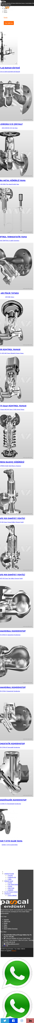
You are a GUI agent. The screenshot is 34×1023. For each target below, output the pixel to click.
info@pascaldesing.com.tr (12, 944)
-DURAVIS (10, 890)
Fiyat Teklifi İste (9, 23)
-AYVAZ (9, 883)
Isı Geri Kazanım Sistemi (11, 892)
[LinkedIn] (5, 1)
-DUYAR (9, 886)
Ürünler (6, 17)
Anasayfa (6, 14)
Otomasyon (7, 894)
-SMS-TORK (10, 888)
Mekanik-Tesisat (8, 881)
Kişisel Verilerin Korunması (11, 929)
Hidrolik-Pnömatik (9, 874)
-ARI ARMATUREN (12, 884)
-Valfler (9, 879)
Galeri (5, 19)
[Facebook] (1, 1)
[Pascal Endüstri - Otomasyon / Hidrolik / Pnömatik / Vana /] (8, 10)
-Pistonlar (10, 875)
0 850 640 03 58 (10, 942)
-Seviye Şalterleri (12, 895)
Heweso (14, 951)
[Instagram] (3, 1)
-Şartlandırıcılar (11, 877)
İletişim (5, 927)
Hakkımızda (7, 16)
